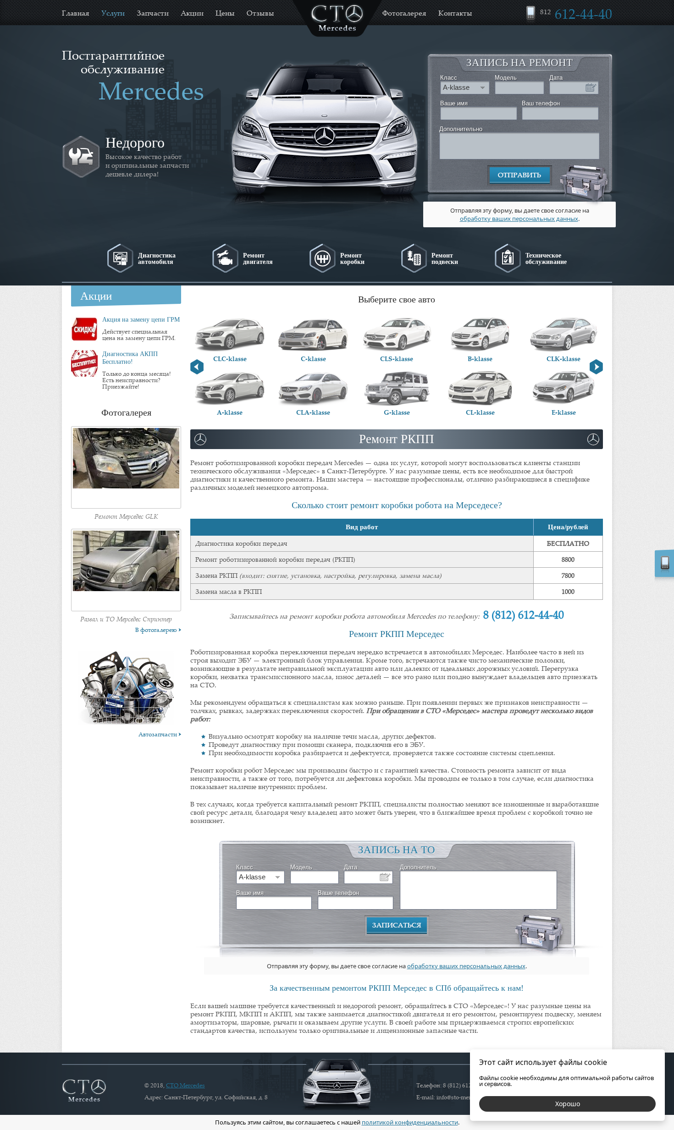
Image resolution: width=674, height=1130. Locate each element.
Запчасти (153, 13)
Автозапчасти (157, 734)
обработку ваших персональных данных (519, 218)
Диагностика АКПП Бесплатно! (130, 358)
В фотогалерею (156, 630)
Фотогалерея (404, 13)
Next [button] (596, 366)
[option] (140, 156)
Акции (192, 13)
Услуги (113, 13)
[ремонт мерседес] (84, 1091)
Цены (225, 13)
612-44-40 (576, 13)
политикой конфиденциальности (410, 1122)
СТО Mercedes (185, 1085)
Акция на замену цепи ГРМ (141, 319)
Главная (75, 13)
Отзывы (260, 13)
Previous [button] (197, 366)
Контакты (455, 13)
